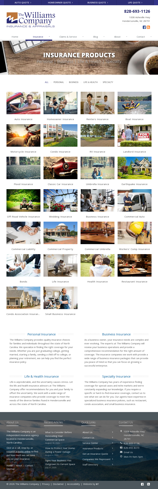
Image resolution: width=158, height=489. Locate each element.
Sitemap (10, 468)
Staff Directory (90, 464)
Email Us (128, 452)
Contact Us (88, 437)
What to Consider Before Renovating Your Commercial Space (58, 437)
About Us (87, 432)
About (120, 36)
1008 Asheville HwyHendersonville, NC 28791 (134, 435)
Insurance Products (93, 448)
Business (73, 82)
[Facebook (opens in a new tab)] (144, 27)
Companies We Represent (96, 459)
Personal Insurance (41, 334)
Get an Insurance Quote (95, 453)
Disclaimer (58, 483)
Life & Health (90, 82)
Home (15, 36)
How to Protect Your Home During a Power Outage (60, 452)
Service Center (90, 443)
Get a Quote (23, 106)
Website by (91, 483)
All (46, 82)
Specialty (108, 82)
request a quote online (18, 451)
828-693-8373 (131, 447)
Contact (144, 36)
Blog (99, 36)
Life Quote (134, 2)
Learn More (23, 99)
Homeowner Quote (59, 2)
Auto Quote (22, 2)
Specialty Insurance (116, 376)
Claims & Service (71, 36)
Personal (59, 82)
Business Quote (97, 2)
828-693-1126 (131, 443)
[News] (148, 27)
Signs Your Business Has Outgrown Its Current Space (60, 464)
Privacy (46, 483)
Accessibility (73, 483)
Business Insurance (116, 334)
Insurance (41, 36)
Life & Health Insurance (41, 376)
